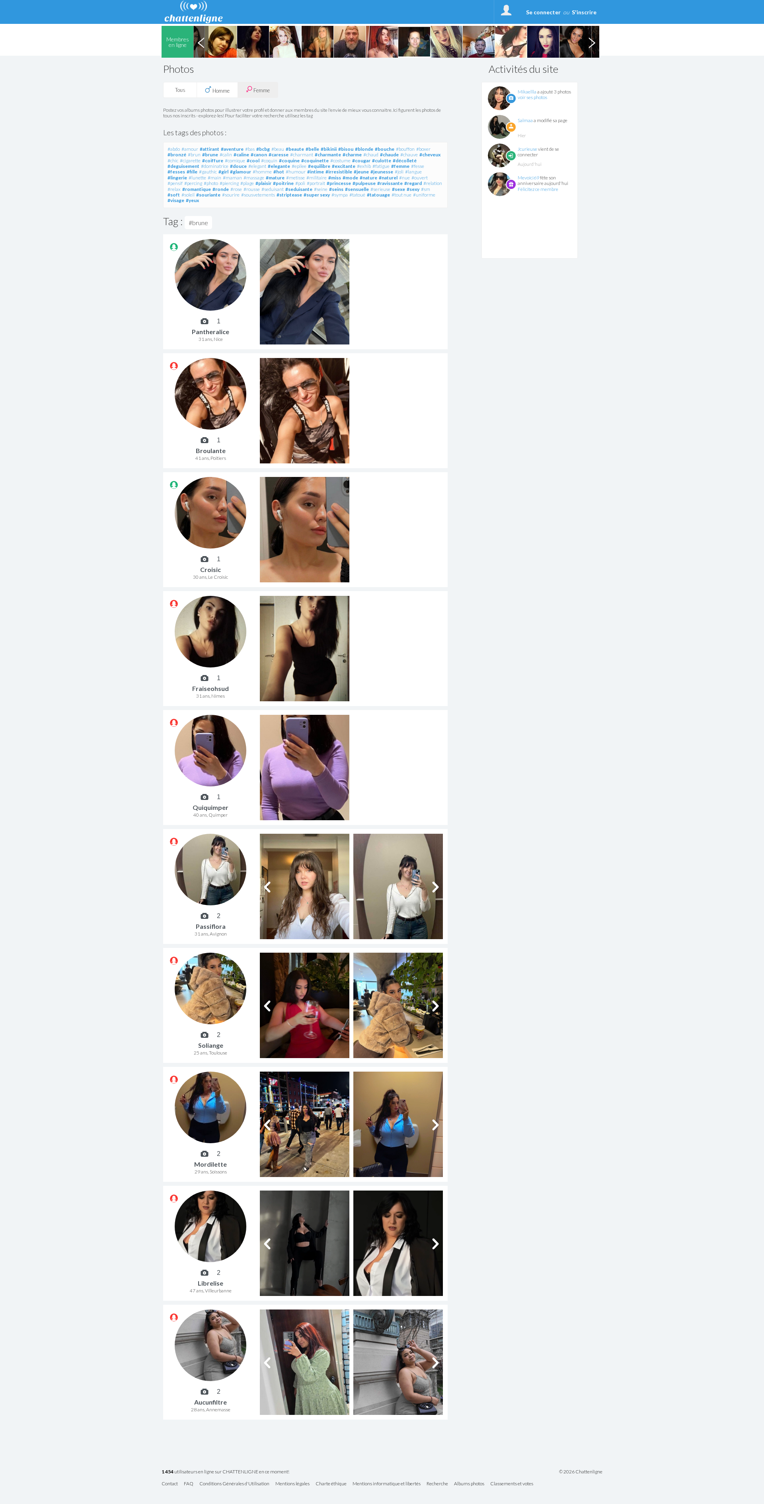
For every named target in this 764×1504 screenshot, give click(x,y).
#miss (334, 178)
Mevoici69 (528, 178)
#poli (300, 183)
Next (591, 42)
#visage (176, 200)
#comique (235, 160)
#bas (250, 149)
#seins (336, 189)
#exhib (364, 166)
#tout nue (401, 195)
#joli (399, 172)
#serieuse (380, 189)
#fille (192, 172)
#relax (174, 189)
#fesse (417, 166)
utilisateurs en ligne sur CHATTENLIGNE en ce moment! (225, 1472)
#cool (253, 160)
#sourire (231, 195)
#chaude (389, 155)
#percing (193, 183)
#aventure (232, 149)
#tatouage (378, 195)
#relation (432, 183)
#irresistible (338, 172)
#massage (254, 178)
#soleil (188, 195)
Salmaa (525, 120)
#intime (315, 172)
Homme (220, 91)
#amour (189, 149)
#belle (312, 149)
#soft (174, 195)
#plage (247, 183)
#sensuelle (357, 189)
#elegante (279, 166)
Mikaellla (527, 92)
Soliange (210, 1045)
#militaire (316, 178)
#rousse (252, 189)
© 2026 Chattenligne (580, 1471)
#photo (211, 183)
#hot (278, 172)
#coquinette (315, 160)
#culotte (381, 160)
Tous (180, 90)
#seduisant (272, 189)
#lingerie (177, 178)
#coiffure (212, 160)
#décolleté (405, 160)
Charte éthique (331, 1483)
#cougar (361, 160)
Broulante (211, 450)
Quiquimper (210, 807)
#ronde (220, 189)
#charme (352, 155)
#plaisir (263, 183)
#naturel (388, 178)
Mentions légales (292, 1483)
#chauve (409, 155)
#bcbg (263, 149)
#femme (400, 166)
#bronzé (177, 155)
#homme (262, 172)
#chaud (370, 155)
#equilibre (319, 166)
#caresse (278, 155)
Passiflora (211, 926)
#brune (210, 155)
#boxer (423, 149)
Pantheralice (210, 331)
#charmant (301, 155)
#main (214, 178)
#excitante (343, 166)
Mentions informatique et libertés (387, 1483)
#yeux (192, 200)
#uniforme (424, 195)
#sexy (413, 189)
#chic (173, 160)
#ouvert (419, 178)
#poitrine (283, 183)
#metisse (295, 178)
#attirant (209, 149)
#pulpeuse (364, 183)
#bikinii (329, 149)
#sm (425, 189)
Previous (201, 42)
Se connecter (543, 12)
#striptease (289, 195)
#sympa (339, 195)
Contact (170, 1483)
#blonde (364, 149)
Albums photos (469, 1483)
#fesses (176, 172)
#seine (320, 189)
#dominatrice (214, 166)
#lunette (197, 178)
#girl (223, 172)
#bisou (345, 149)
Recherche (437, 1483)
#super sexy (317, 195)
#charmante (328, 155)
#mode (350, 178)
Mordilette (210, 1164)
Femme (261, 90)
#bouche (384, 149)
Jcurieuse (527, 149)
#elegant (257, 166)
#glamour (240, 172)
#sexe (398, 189)
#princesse (339, 183)
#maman (232, 178)
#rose (236, 189)
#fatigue (381, 166)
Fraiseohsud (210, 688)
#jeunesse (381, 172)
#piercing (229, 183)
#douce (238, 166)
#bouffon (405, 149)
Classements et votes (511, 1483)
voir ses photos (532, 97)
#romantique (196, 189)
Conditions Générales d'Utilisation (234, 1483)
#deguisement (183, 166)
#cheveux (429, 155)
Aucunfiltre (210, 1402)
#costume (340, 160)
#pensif (175, 183)
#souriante (208, 195)
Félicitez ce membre (538, 189)
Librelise (210, 1283)
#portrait (316, 183)
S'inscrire (584, 12)
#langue (413, 172)
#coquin (269, 160)
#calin (226, 155)
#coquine (289, 160)
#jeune (361, 172)
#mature (275, 178)
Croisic (210, 569)
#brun (194, 155)
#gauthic (208, 172)
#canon (259, 155)
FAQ (188, 1483)
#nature (368, 178)
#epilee (299, 166)
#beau (277, 149)
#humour (296, 172)
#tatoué (357, 195)
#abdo (174, 149)
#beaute (295, 149)
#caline (241, 155)
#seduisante (298, 189)
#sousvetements (258, 195)
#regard (413, 183)
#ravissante (390, 183)
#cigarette (190, 160)
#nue (404, 178)
